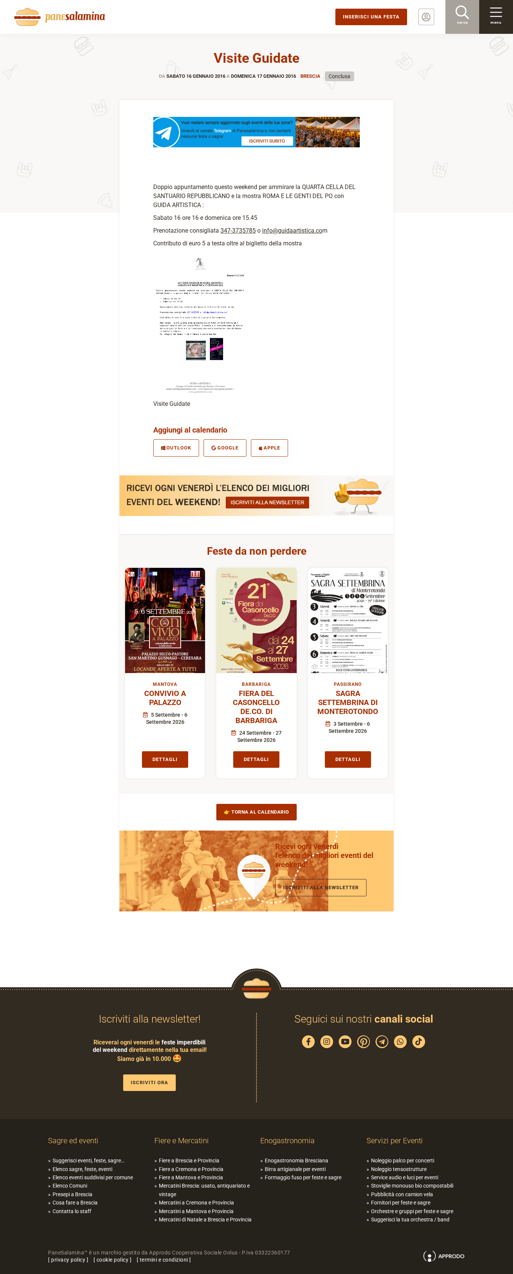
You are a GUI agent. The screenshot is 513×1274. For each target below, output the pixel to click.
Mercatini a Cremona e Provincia (196, 1203)
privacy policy (68, 1260)
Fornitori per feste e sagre (400, 1203)
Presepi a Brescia (72, 1194)
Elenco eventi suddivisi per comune (93, 1177)
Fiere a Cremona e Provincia (191, 1169)
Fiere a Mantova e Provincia (191, 1177)
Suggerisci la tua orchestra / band (410, 1220)
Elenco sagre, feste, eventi (82, 1169)
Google (227, 448)
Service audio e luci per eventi (404, 1177)
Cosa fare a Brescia (75, 1203)
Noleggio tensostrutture (399, 1169)
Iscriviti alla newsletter (321, 887)
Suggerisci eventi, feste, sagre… (88, 1160)
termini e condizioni (164, 1260)
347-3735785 (238, 230)
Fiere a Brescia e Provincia (189, 1160)
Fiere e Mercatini (181, 1140)
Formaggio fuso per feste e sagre (303, 1177)
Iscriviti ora (149, 1082)
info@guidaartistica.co (292, 230)
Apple (272, 448)
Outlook (178, 448)
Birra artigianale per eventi (295, 1169)
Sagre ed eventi (73, 1140)
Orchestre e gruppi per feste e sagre (412, 1211)
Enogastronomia (287, 1140)
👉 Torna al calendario (256, 812)
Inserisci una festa (371, 17)
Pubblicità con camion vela (402, 1194)
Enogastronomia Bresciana (296, 1160)
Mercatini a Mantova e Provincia (196, 1211)
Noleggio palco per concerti (402, 1160)
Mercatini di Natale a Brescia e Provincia (205, 1220)
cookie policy (113, 1260)
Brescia (310, 76)
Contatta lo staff (72, 1211)
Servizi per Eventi (395, 1140)
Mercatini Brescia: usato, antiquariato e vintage (204, 1190)
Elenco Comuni (70, 1186)
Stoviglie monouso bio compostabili (412, 1186)
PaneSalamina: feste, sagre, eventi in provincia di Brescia (58, 17)
